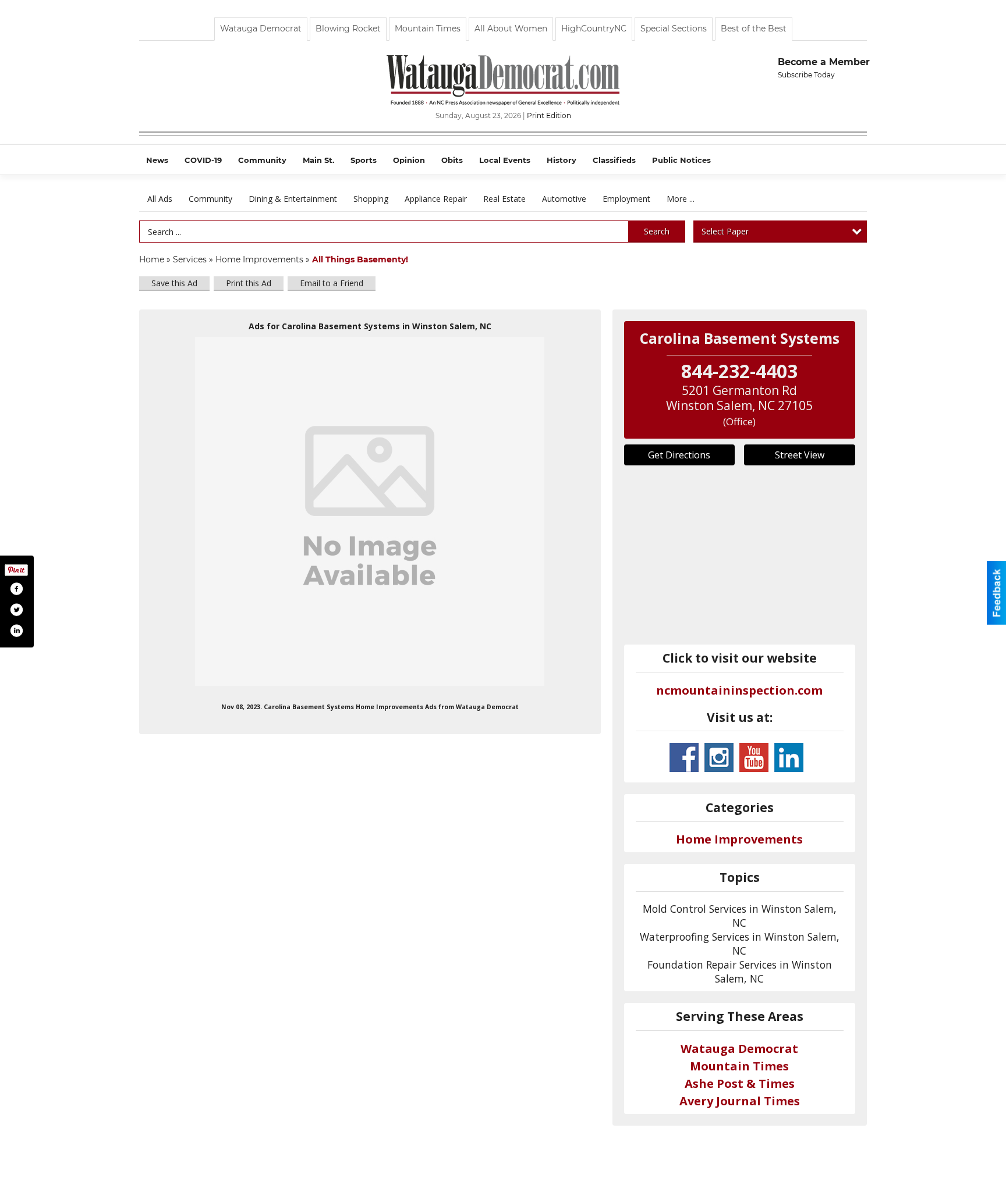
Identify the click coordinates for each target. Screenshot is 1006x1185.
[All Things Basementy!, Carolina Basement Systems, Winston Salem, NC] (369, 511)
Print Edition (549, 115)
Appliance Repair (436, 198)
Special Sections (673, 28)
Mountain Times (428, 28)
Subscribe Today (806, 74)
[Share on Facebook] (16, 589)
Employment (626, 198)
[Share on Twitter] (16, 610)
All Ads (159, 198)
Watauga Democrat (261, 28)
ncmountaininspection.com (739, 690)
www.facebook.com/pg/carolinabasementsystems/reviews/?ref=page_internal (684, 757)
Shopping (370, 198)
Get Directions (679, 455)
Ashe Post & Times (740, 1083)
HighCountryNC (593, 28)
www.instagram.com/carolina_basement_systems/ (719, 757)
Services (190, 259)
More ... (681, 198)
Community (210, 198)
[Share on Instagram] (16, 630)
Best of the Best (754, 28)
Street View (799, 455)
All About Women (510, 28)
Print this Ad (248, 283)
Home (151, 259)
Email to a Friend (331, 283)
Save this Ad (174, 283)
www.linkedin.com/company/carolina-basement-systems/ (788, 757)
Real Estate (504, 198)
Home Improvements (259, 259)
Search (657, 231)
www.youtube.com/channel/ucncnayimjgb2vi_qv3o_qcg (753, 757)
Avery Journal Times (739, 1101)
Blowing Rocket (348, 28)
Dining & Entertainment (293, 198)
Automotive (564, 198)
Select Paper (725, 231)
